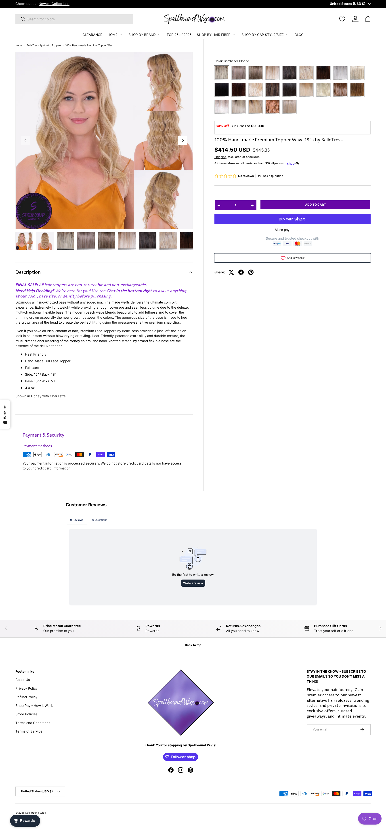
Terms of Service (28, 731)
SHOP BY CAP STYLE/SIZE (262, 35)
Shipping (220, 157)
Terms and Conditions (32, 723)
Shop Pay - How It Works (35, 705)
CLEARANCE (92, 35)
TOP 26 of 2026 (179, 35)
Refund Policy (26, 697)
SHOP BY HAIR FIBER (214, 35)
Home (19, 45)
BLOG (299, 35)
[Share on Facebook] (241, 272)
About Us (22, 680)
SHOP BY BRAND (142, 35)
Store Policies (26, 714)
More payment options (292, 230)
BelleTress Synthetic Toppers (44, 45)
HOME (112, 35)
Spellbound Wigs (35, 812)
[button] (368, 19)
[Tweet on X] (231, 272)
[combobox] (74, 19)
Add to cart (315, 205)
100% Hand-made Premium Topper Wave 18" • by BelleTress (90, 45)
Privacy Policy (26, 688)
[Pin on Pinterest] (251, 272)
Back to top (193, 645)
